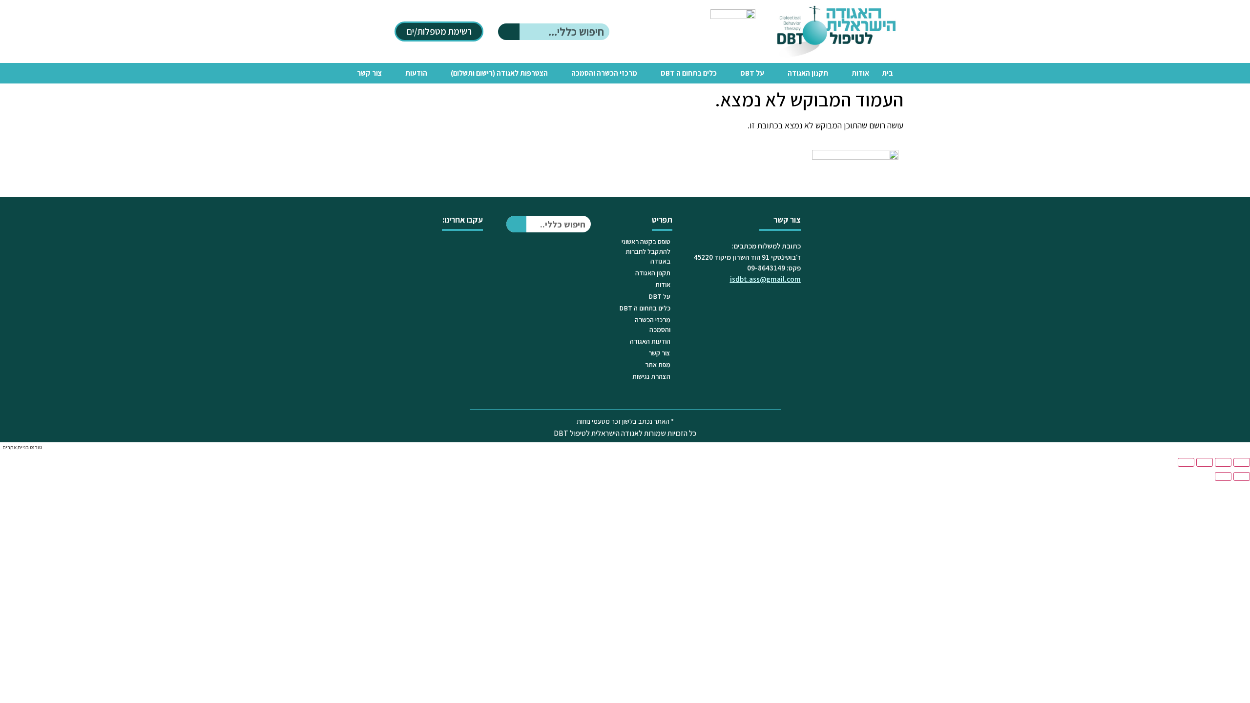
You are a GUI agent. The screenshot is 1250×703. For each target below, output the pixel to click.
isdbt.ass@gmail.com (765, 279)
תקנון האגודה (808, 73)
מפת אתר (657, 364)
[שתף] (1204, 462)
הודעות (416, 73)
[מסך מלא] (1223, 462)
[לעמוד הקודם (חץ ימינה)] (1241, 476)
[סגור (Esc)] (1186, 462)
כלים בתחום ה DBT (689, 73)
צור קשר (369, 73)
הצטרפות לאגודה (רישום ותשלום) (499, 73)
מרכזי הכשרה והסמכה (604, 73)
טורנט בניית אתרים (22, 447)
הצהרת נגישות (651, 376)
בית (887, 73)
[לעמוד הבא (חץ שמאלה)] (1223, 476)
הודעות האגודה (650, 341)
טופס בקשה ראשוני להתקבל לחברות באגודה (646, 251)
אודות (860, 73)
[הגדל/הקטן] (1241, 462)
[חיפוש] (509, 31)
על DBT (752, 73)
